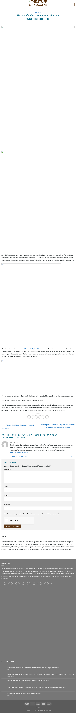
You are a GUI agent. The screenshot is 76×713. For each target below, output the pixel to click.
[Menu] (2, 4)
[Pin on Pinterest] (43, 417)
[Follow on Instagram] (7, 583)
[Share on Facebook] (32, 417)
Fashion (38, 12)
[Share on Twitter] (36, 417)
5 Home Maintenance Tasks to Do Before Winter (24, 693)
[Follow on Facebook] (3, 583)
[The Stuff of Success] (38, 4)
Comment (7, 469)
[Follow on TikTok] (10, 583)
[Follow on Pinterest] (17, 583)
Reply (73, 456)
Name (6, 486)
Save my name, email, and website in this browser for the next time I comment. (33, 514)
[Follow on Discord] (24, 583)
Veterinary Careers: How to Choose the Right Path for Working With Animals (33, 667)
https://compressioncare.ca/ (19, 452)
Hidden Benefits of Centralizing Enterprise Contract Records (28, 680)
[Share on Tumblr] (47, 417)
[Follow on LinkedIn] (43, 583)
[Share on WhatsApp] (29, 417)
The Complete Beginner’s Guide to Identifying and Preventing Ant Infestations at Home (36, 687)
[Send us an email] (14, 583)
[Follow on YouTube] (21, 583)
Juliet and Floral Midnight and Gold (29, 349)
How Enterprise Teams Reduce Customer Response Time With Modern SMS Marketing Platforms (40, 674)
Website (7, 504)
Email (6, 495)
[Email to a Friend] (39, 417)
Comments (10, 676)
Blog (38, 707)
